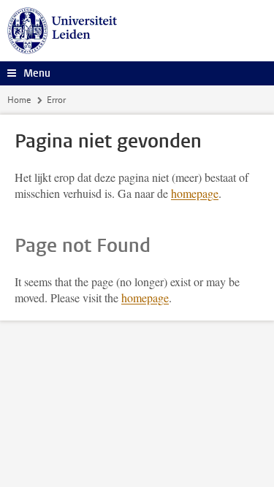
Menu (36, 73)
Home (19, 100)
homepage (194, 193)
